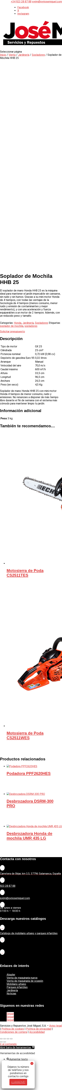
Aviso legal (55, 1025)
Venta (12, 54)
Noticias (11, 993)
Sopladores (38, 54)
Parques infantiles (17, 987)
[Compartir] (8, 1038)
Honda (17, 322)
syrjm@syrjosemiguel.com (15, 898)
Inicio (3, 54)
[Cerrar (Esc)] (11, 1038)
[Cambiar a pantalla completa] (4, 1038)
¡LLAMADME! (18, 1082)
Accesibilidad (37, 1032)
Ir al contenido (8, 1044)
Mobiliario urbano (16, 984)
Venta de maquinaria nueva (22, 977)
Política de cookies (12, 1028)
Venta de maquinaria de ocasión (25, 981)
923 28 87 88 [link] (7, 885)
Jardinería (23, 54)
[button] (17, 1047)
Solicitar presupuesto (12, 331)
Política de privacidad (38, 1028)
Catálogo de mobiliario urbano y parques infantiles (29, 933)
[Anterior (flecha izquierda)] (1, 1041)
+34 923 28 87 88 (21, 1)
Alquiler (11, 974)
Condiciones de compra (13, 1032)
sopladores (30, 326)
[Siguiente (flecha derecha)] (4, 1041)
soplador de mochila (11, 326)
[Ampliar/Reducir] (1, 1038)
